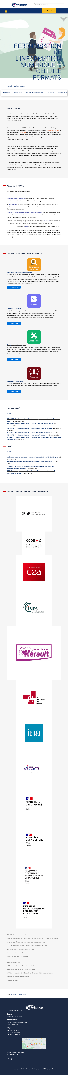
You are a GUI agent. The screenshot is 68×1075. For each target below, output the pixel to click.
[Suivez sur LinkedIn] (15, 1059)
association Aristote (53, 130)
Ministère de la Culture (29, 966)
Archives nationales (14, 966)
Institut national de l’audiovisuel (17, 956)
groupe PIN (22, 132)
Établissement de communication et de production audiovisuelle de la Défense (32, 938)
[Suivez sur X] (11, 1059)
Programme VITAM (12, 980)
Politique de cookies (49, 1069)
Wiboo (28, 1069)
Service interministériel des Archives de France (22, 973)
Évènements (50, 92)
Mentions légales (36, 1069)
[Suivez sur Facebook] (8, 1059)
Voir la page (14, 287)
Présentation (6, 92)
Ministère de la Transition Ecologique (18, 976)
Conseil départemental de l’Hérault (20, 949)
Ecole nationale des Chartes (16, 953)
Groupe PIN (14, 994)
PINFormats (22, 994)
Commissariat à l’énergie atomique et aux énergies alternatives (27, 945)
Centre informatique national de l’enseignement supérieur (26, 942)
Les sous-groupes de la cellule (34, 92)
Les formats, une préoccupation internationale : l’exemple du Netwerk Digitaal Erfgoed (32, 457)
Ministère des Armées (13, 962)
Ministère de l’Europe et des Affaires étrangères (21, 969)
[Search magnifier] (63, 4)
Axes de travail (18, 92)
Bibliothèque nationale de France (18, 935)
